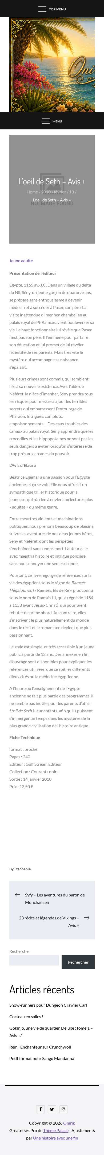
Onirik (69, 1122)
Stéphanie (22, 869)
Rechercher (19, 951)
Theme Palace (56, 1130)
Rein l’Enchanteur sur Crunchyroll (40, 1046)
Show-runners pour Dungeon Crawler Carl (48, 1004)
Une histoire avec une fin (55, 1137)
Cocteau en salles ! (26, 1016)
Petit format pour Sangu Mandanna (41, 1058)
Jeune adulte (21, 260)
